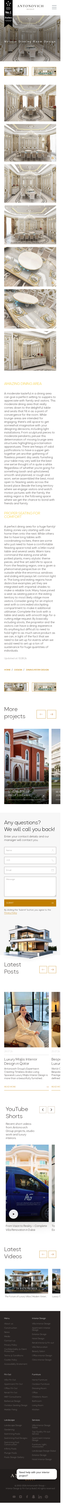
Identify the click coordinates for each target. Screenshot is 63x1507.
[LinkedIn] (40, 1496)
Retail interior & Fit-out (43, 1343)
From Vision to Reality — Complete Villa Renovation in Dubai (26, 1228)
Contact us (9, 1341)
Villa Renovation (40, 1347)
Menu (7, 1318)
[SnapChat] (33, 1496)
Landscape (9, 1420)
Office (35, 1393)
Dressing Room (39, 1388)
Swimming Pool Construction (11, 1443)
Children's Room (40, 1397)
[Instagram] (20, 1496)
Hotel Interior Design (42, 1459)
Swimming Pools (12, 1434)
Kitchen (36, 1410)
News (7, 1332)
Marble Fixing (10, 1410)
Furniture (36, 1375)
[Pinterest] (46, 1496)
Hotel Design (38, 1339)
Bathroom (37, 1401)
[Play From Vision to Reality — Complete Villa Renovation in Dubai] (27, 1183)
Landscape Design (13, 1425)
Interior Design (39, 1318)
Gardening (9, 1430)
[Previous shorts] (42, 1109)
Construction (10, 1328)
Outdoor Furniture (41, 1384)
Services (36, 1420)
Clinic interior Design (42, 1360)
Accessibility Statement (15, 1364)
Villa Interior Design (41, 1324)
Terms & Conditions (13, 1356)
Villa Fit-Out (10, 1380)
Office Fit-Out (11, 1388)
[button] (41, 714)
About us (8, 1324)
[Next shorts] (51, 1109)
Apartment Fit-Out (13, 1384)
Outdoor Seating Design (15, 1405)
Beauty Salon (38, 1351)
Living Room (38, 1405)
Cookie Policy (10, 1360)
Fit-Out (7, 1375)
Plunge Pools (10, 1453)
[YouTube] (14, 1496)
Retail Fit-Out (10, 1393)
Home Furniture (39, 1380)
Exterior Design (39, 1334)
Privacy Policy (10, 913)
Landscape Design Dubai (44, 1451)
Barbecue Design (12, 1401)
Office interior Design (42, 1356)
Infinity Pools (10, 1449)
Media (7, 1336)
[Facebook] (27, 1496)
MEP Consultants (12, 1397)
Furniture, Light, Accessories (39, 1446)
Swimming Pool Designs (15, 1438)
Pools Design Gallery (14, 1457)
